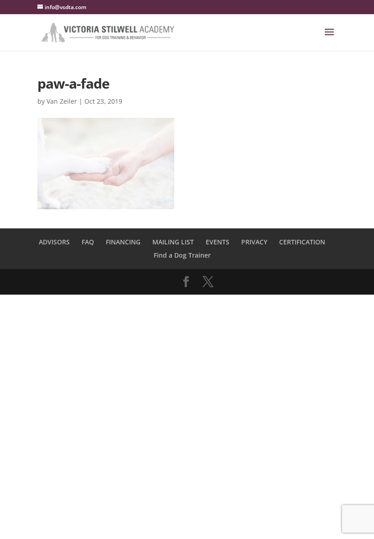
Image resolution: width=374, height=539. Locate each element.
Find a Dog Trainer (182, 255)
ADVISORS (54, 242)
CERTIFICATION (302, 242)
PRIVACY (254, 242)
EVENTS (217, 242)
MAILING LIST (173, 242)
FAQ (88, 242)
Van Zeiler (62, 101)
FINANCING (123, 242)
